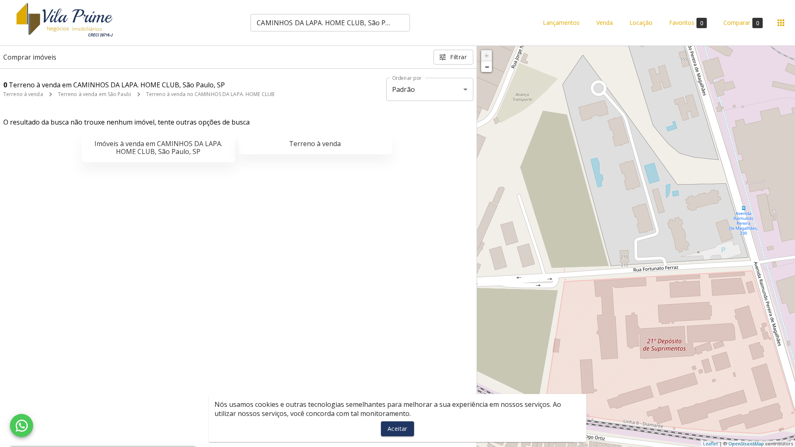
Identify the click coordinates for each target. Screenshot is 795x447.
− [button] (487, 67)
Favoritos (686, 23)
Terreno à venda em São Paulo (94, 94)
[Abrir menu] (781, 23)
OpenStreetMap (746, 443)
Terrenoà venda (315, 143)
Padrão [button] (403, 89)
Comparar (741, 23)
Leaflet (710, 443)
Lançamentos (561, 22)
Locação (641, 22)
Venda (604, 22)
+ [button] (486, 55)
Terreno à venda (23, 94)
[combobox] (330, 22)
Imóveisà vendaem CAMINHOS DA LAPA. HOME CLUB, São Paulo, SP (158, 147)
